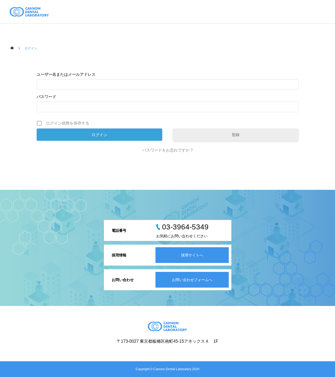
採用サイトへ (192, 255)
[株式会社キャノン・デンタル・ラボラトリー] (29, 12)
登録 (235, 134)
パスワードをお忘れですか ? (167, 150)
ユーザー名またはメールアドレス (66, 74)
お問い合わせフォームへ (192, 280)
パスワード (46, 96)
